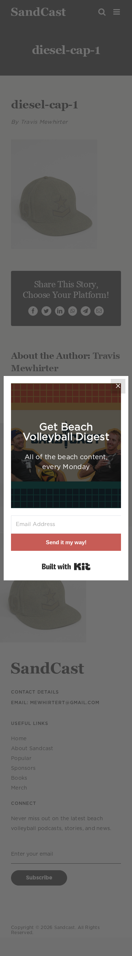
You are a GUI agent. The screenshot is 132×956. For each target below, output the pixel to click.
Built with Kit (66, 566)
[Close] (118, 386)
